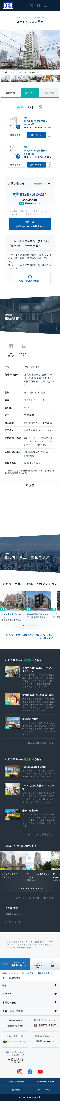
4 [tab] (31, 625)
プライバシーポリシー (44, 1081)
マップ (37, 203)
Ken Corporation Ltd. (8, 5)
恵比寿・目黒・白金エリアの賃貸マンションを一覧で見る (30, 636)
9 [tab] (38, 888)
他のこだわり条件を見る (41, 742)
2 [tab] (26, 625)
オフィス (7, 994)
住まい (15, 973)
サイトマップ (44, 1090)
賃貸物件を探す (13, 914)
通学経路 (30, 456)
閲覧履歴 (31, 5)
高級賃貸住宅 (44, 973)
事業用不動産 (9, 1002)
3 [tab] (28, 625)
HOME (4, 973)
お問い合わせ (45, 5)
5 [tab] (33, 625)
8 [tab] (36, 888)
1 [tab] (23, 625)
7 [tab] (33, 888)
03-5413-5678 (30, 200)
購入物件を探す (13, 921)
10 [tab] (41, 888)
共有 (53, 966)
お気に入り (38, 5)
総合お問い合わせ (16, 1081)
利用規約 (16, 1090)
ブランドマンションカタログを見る (35, 897)
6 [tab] (36, 625)
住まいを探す (28, 973)
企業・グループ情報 (12, 1011)
